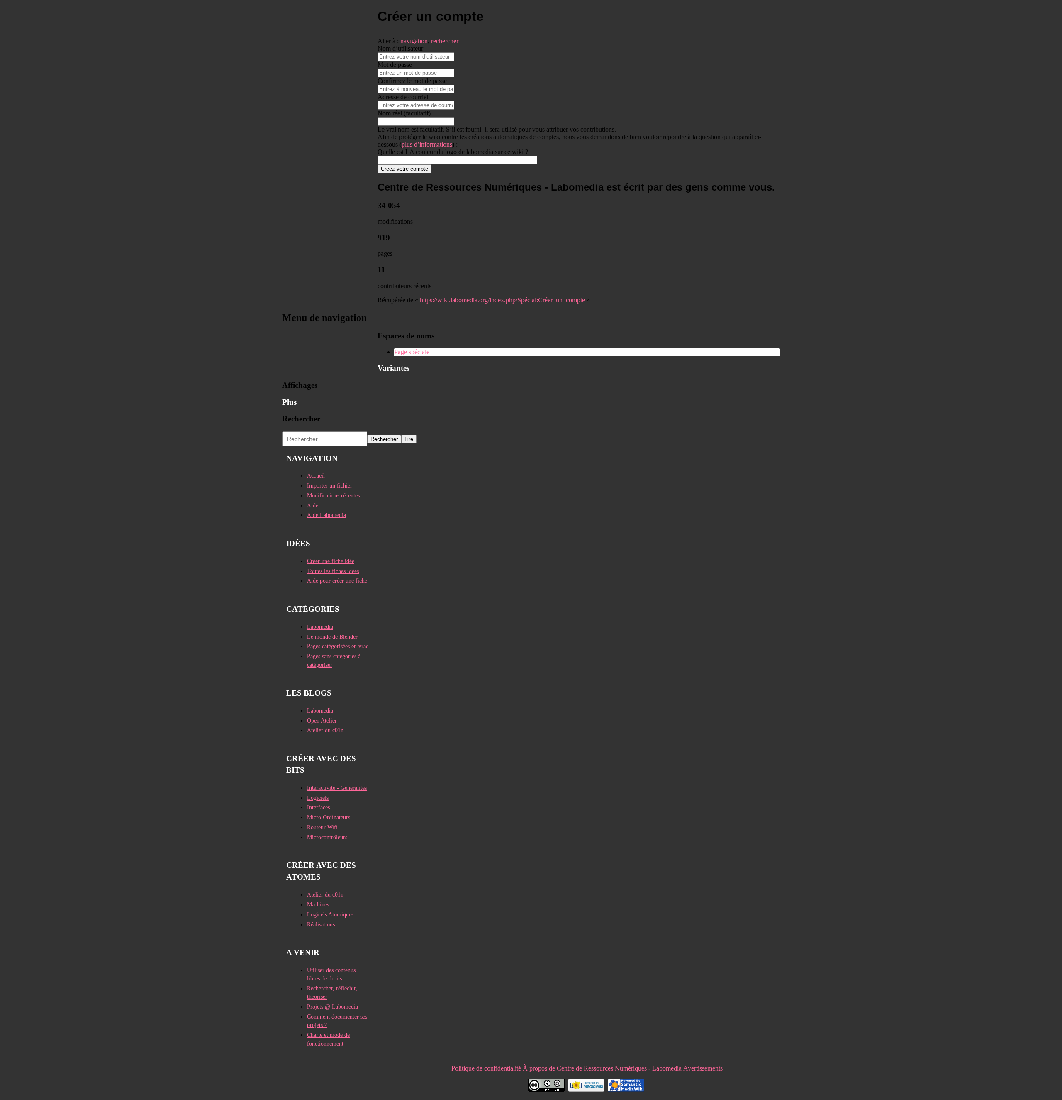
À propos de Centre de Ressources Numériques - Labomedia (602, 1068)
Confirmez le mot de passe (412, 80)
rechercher (444, 40)
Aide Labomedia (326, 515)
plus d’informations (427, 144)
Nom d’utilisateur (400, 48)
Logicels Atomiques (330, 914)
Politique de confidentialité (486, 1068)
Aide (312, 505)
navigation (414, 40)
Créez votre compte (404, 169)
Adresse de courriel (403, 96)
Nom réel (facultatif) (404, 113)
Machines (318, 905)
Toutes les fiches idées (333, 571)
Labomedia (320, 627)
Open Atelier (322, 721)
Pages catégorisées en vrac (337, 646)
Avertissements (703, 1068)
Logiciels (318, 798)
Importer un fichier (329, 486)
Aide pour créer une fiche (337, 581)
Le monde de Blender (332, 637)
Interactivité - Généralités (337, 788)
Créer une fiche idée (330, 561)
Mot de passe (395, 64)
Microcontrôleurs (327, 837)
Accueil (316, 476)
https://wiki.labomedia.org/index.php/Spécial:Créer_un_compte (502, 300)
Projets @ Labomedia (332, 1007)
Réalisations (321, 924)
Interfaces (318, 807)
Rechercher (301, 418)
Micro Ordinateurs (328, 817)
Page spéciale (411, 351)
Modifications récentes (333, 495)
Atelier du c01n (325, 730)
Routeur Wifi (322, 827)
